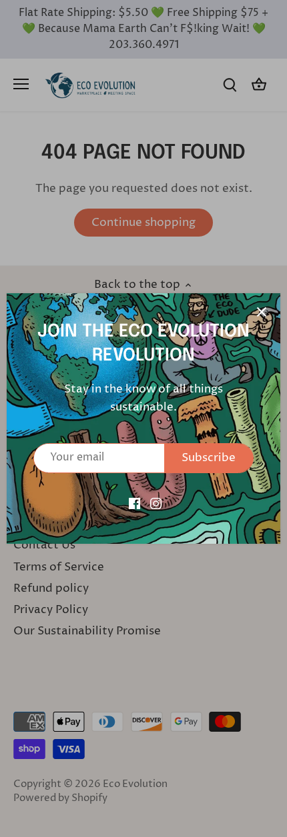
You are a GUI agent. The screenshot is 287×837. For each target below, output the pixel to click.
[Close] (261, 312)
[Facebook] (134, 504)
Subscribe (209, 458)
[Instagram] (156, 504)
